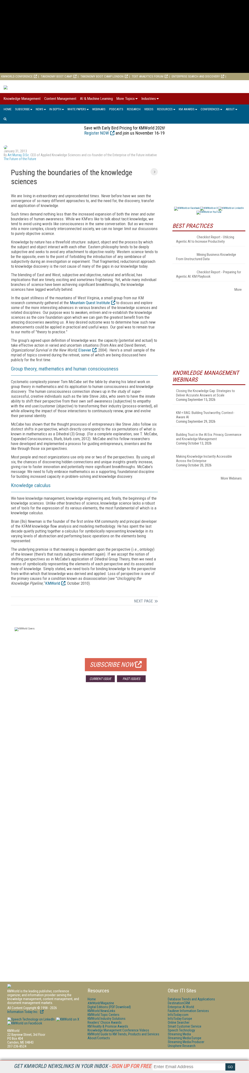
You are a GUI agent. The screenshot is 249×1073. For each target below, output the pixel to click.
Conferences (210, 109)
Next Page (143, 601)
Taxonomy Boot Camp (56, 76)
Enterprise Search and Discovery (196, 76)
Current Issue (100, 679)
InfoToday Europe (180, 1019)
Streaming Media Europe (184, 1038)
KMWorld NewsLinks (101, 1011)
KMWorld (52, 583)
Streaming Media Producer (186, 1042)
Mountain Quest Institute (90, 302)
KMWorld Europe (50, 84)
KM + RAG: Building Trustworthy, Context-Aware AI (205, 415)
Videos (148, 109)
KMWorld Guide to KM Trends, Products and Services (123, 1034)
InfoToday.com (178, 1015)
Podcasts (116, 109)
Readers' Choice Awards (105, 1022)
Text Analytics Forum (147, 76)
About (230, 109)
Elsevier (84, 350)
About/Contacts (99, 1038)
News (39, 109)
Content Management (60, 98)
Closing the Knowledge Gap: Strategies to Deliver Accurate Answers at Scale (205, 393)
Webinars (99, 109)
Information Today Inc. (23, 1012)
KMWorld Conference (17, 76)
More (238, 289)
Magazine (101, 1003)
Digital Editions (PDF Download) (109, 1007)
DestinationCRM (179, 1003)
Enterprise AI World (15, 84)
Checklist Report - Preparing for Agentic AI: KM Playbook (208, 274)
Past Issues (131, 679)
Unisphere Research (182, 1046)
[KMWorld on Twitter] (67, 1019)
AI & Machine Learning (96, 98)
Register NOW (96, 133)
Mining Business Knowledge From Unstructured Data (206, 256)
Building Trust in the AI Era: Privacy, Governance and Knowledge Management (208, 436)
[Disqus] (84, 757)
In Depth (55, 109)
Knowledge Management (22, 98)
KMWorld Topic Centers (103, 1015)
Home (7, 109)
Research (134, 109)
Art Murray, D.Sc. (19, 155)
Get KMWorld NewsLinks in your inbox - (82, 1066)
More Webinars (231, 478)
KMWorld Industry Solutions (106, 1019)
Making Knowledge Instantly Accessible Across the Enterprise (204, 458)
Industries (148, 98)
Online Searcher (178, 1022)
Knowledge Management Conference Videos (118, 1030)
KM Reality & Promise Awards (108, 1026)
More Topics (125, 98)
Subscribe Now (112, 665)
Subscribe (22, 109)
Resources (165, 109)
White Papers (76, 109)
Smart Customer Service (184, 1026)
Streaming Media (179, 1034)
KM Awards (187, 109)
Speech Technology (181, 1030)
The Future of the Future (20, 159)
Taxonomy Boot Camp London (102, 76)
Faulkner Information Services (188, 1011)
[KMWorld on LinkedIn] (31, 1019)
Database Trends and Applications (191, 999)
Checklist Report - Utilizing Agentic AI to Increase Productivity (205, 239)
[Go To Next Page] (154, 171)
